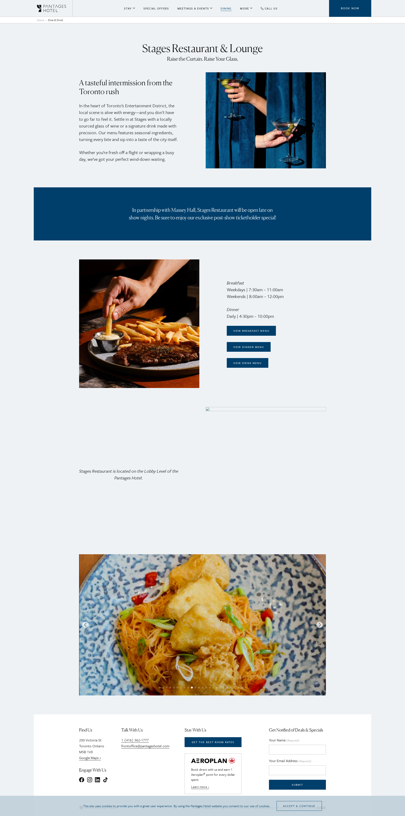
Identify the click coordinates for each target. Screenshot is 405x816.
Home (40, 20)
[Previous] (85, 625)
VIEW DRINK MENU (247, 363)
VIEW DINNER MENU (248, 347)
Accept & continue (299, 806)
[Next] (319, 625)
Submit (297, 784)
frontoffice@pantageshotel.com (145, 746)
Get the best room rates (213, 742)
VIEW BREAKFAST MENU (251, 331)
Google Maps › (90, 757)
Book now (350, 8)
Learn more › (200, 786)
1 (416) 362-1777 (135, 740)
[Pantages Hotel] (55, 8)
